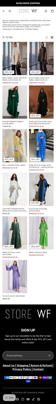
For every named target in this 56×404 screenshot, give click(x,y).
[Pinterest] (38, 399)
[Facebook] (17, 399)
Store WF (22, 392)
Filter (9, 37)
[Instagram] (22, 399)
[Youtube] (28, 399)
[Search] (10, 11)
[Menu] (3, 11)
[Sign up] (49, 356)
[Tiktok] (33, 399)
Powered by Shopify (35, 392)
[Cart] (52, 11)
